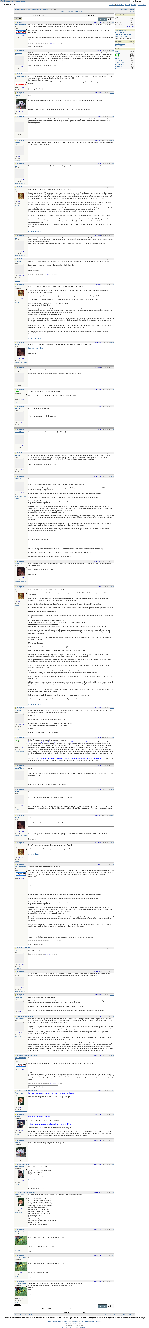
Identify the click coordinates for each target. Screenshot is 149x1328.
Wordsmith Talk (19, 9)
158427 (112, 815)
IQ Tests (19, 22)
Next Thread (88, 15)
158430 (112, 948)
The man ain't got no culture (26, 1192)
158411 (112, 235)
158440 (112, 1229)
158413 (112, 284)
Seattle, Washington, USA (21, 1111)
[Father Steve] (21, 1104)
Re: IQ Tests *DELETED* (24, 948)
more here (31, 1179)
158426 (112, 789)
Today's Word (57, 1321)
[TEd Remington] (21, 1244)
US (15, 70)
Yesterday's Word (67, 1321)
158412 (112, 259)
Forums (28, 9)
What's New (120, 5)
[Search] (131, 11)
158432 (112, 995)
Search (127, 5)
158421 (112, 561)
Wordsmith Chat (79, 1323)
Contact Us (142, 5)
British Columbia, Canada (21, 183)
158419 (112, 453)
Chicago (17, 1134)
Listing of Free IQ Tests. (36, 348)
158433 (112, 1016)
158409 (112, 163)
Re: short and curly (23, 1164)
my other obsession (34, 231)
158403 (112, 22)
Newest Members (120, 30)
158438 (112, 1164)
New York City (18, 136)
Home (49, 1321)
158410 (112, 187)
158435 (112, 1090)
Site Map (134, 5)
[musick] (21, 1127)
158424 (112, 737)
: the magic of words (13, 1)
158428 (112, 842)
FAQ (81, 1321)
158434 (112, 1055)
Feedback (98, 1321)
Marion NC (17, 1250)
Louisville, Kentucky (19, 402)
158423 (112, 708)
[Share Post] (107, 22)
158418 (112, 429)
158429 (112, 864)
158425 (112, 765)
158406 (112, 93)
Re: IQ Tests (20, 50)
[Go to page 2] (113, 19)
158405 (112, 74)
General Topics (36, 9)
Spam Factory (18, 449)
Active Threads (79, 11)
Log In (132, 9)
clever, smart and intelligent (25, 1016)
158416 (112, 389)
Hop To (42, 1308)
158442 (112, 1281)
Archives (86, 1321)
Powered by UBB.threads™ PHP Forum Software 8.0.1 (74, 1327)
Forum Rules (19, 1315)
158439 (112, 1192)
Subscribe (76, 1321)
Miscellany (46, 9)
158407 (112, 116)
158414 (112, 342)
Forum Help (118, 1315)
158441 (112, 1255)
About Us (112, 5)
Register (125, 9)
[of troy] (21, 199)
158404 (112, 50)
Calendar (70, 11)
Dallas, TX (17, 160)
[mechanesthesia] (20, 33)
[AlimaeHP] (21, 356)
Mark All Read (30, 1315)
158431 (112, 971)
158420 (112, 476)
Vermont (17, 1184)
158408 (112, 140)
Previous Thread (39, 15)
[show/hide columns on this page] (133, 11)
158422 (112, 586)
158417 (112, 406)
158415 (112, 367)
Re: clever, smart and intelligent (27, 1055)
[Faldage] (21, 108)
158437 (112, 1140)
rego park (17, 205)
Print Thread (17, 18)
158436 (112, 1114)
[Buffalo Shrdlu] (21, 1178)
